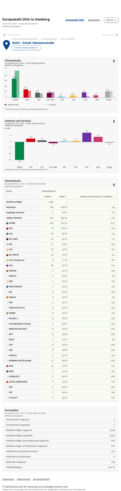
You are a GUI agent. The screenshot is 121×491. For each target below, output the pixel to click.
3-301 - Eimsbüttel (67, 39)
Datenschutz (23, 479)
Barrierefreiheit (41, 479)
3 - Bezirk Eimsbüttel (49, 39)
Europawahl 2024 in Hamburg (26, 19)
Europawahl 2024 (75, 20)
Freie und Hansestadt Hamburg (25, 39)
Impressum (8, 479)
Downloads (94, 20)
